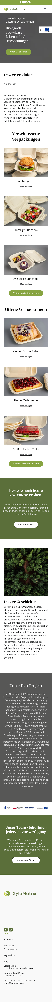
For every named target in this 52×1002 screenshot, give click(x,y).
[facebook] (6, 929)
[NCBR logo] (26, 2)
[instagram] (11, 929)
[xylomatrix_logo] (14, 8)
